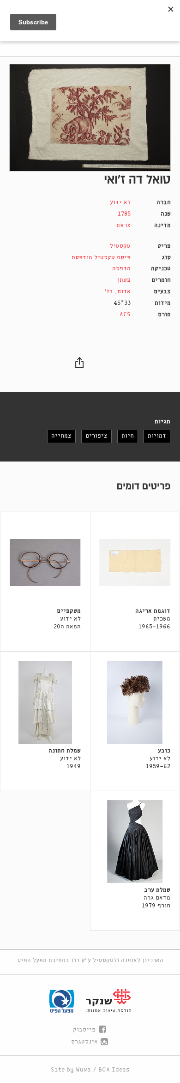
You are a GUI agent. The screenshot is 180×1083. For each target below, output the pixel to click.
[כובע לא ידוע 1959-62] (135, 702)
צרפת (123, 225)
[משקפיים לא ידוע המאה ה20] (45, 562)
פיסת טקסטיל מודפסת (101, 258)
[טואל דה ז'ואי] (90, 118)
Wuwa (83, 1070)
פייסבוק (84, 1030)
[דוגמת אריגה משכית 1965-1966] (135, 562)
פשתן (124, 280)
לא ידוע (120, 202)
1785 (124, 214)
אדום (124, 292)
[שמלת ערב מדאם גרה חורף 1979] (135, 841)
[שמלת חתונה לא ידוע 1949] (45, 702)
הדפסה (121, 269)
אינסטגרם (84, 1042)
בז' (109, 292)
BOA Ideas (114, 1070)
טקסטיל (120, 246)
